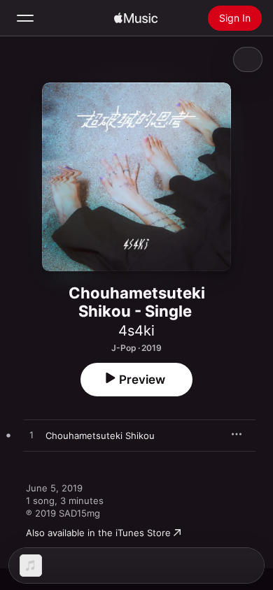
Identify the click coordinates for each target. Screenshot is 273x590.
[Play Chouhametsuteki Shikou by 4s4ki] (32, 435)
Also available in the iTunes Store (98, 532)
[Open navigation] (25, 18)
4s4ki (136, 330)
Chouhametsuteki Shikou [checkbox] (100, 435)
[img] (136, 18)
